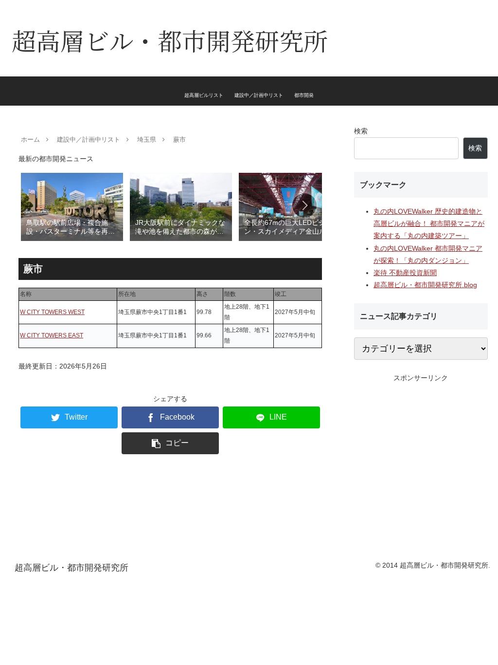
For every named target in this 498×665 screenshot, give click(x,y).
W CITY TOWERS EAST (51, 335)
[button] (304, 205)
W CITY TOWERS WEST (52, 312)
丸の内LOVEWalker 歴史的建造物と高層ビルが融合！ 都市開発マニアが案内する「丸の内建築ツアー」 (429, 223)
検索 (361, 131)
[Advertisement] (420, 445)
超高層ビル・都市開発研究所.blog (425, 285)
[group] (71, 206)
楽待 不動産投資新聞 (405, 273)
